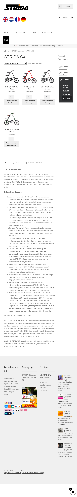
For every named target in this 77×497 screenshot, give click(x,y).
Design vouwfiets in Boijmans (67, 430)
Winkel (6, 32)
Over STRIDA (20, 32)
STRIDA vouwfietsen (18, 51)
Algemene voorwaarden (12, 473)
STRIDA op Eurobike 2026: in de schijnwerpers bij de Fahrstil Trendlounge (65, 379)
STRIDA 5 (66, 91)
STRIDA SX (66, 98)
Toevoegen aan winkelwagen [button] (11, 102)
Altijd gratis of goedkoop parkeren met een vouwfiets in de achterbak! (65, 447)
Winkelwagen (47, 32)
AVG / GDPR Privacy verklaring (33, 473)
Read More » (62, 424)
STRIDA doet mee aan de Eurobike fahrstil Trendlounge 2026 (64, 398)
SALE (6, 40)
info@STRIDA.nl (46, 375)
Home (8, 51)
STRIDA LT (66, 94)
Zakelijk (33, 32)
